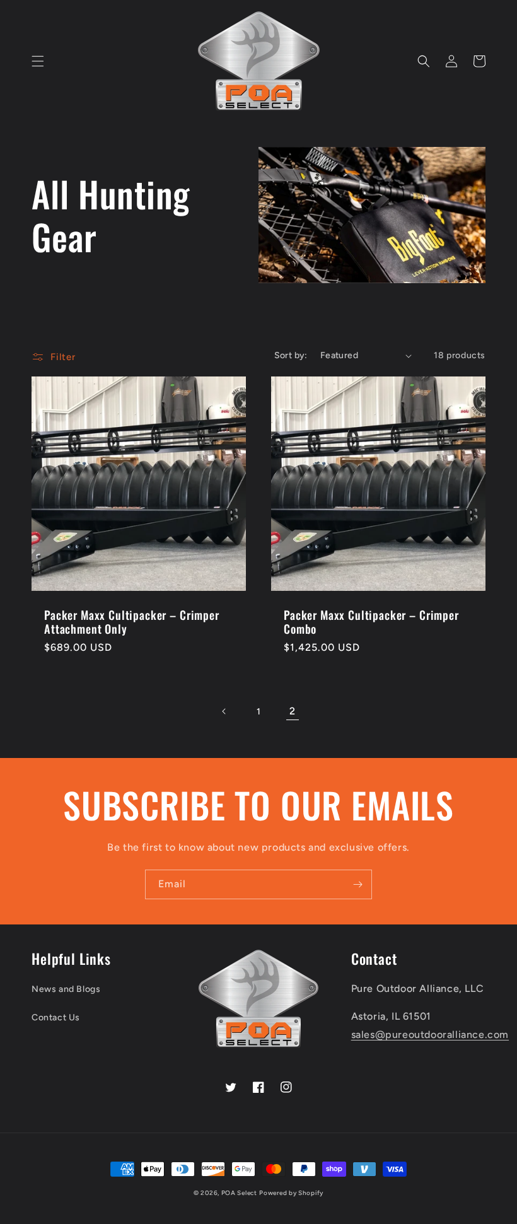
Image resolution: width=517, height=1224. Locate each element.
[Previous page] (224, 711)
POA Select (239, 1193)
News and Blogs (66, 989)
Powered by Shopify (291, 1193)
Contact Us (56, 1017)
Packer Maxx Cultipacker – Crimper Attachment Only (131, 622)
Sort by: (291, 355)
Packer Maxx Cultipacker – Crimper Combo (371, 622)
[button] (38, 61)
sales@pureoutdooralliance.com (430, 1034)
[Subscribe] (357, 884)
